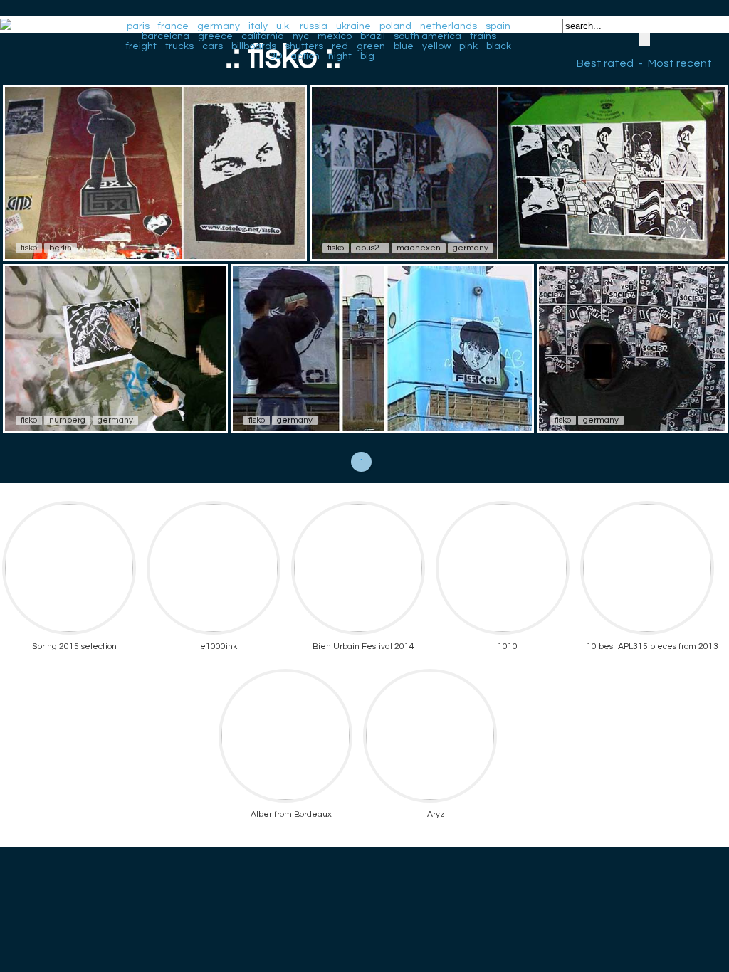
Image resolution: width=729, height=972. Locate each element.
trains (483, 36)
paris (138, 26)
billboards (253, 46)
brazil (372, 36)
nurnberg (67, 420)
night (340, 56)
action (305, 56)
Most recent (680, 63)
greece (215, 36)
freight (141, 46)
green (371, 46)
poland (395, 26)
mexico (335, 36)
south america (427, 36)
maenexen (419, 248)
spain (498, 26)
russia (313, 26)
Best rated (605, 63)
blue (404, 46)
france (173, 26)
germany (218, 26)
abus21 (370, 248)
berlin (60, 248)
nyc (301, 36)
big (367, 56)
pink (468, 46)
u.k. (283, 26)
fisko (29, 248)
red (340, 46)
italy (258, 26)
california (262, 36)
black (498, 46)
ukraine (353, 26)
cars (212, 46)
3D (276, 56)
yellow (436, 46)
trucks (179, 46)
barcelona (165, 36)
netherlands (448, 26)
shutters (304, 46)
